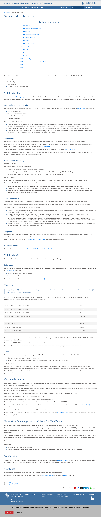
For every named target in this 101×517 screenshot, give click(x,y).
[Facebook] (78, 487)
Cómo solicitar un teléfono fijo (33, 28)
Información (25, 7)
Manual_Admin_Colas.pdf (12, 484)
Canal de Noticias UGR (79, 494)
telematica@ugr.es (69, 149)
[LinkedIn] (84, 487)
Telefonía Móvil (26, 46)
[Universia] (92, 494)
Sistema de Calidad (30, 494)
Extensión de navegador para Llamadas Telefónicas (37, 62)
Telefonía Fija (26, 25)
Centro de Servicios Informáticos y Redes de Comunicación (28, 3)
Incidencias (25, 65)
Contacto (25, 68)
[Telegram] (87, 487)
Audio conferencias (30, 37)
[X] (81, 487)
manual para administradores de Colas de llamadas (38, 249)
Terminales (27, 53)
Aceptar (9, 512)
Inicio (5, 12)
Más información (51, 510)
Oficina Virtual (81, 108)
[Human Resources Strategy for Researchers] (92, 498)
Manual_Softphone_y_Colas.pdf (14, 483)
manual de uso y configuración (37, 239)
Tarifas (26, 56)
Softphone (27, 40)
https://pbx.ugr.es (21, 97)
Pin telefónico (28, 31)
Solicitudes (27, 50)
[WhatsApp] (91, 487)
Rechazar (19, 512)
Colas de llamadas (29, 43)
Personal (41, 7)
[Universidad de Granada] (88, 3)
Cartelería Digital (27, 59)
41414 (65, 475)
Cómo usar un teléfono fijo (32, 34)
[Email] (94, 487)
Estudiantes (34, 7)
